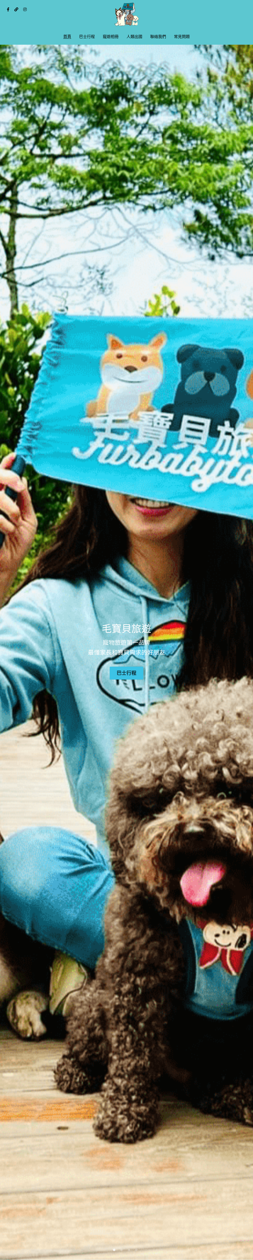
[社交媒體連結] (8, 9)
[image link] (126, 14)
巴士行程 (126, 673)
